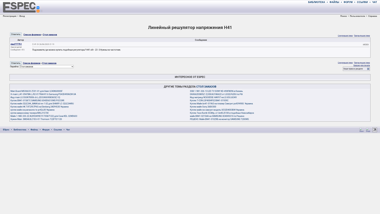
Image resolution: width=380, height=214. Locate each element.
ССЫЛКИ (362, 2)
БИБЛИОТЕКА (316, 2)
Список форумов (32, 34)
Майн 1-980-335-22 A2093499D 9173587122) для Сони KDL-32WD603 (44, 116)
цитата (366, 44)
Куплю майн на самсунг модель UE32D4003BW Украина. (217, 110)
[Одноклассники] (38, 11)
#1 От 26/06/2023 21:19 (44, 44)
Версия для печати (362, 65)
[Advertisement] (342, 8)
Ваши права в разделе (353, 69)
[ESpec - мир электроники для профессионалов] (19, 14)
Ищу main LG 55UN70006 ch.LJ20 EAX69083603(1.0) (35, 97)
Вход (22, 16)
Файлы (34, 129)
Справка (372, 16)
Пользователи (357, 16)
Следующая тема (345, 36)
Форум (45, 129)
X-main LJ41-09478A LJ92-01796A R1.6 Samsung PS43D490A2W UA (43, 94)
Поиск (343, 16)
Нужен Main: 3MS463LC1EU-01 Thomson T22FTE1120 (36, 119)
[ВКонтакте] (38, 7)
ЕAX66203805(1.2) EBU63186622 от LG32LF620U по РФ (216, 94)
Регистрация (9, 16)
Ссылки (58, 129)
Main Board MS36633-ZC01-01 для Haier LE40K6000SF (36, 91)
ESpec (6, 129)
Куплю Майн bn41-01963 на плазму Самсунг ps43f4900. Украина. (221, 103)
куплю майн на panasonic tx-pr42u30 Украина (32, 110)
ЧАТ (374, 2)
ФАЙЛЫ (334, 2)
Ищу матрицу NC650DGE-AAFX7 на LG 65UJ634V (213, 97)
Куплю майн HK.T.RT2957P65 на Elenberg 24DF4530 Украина (40, 107)
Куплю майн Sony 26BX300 (203, 107)
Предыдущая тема (362, 36)
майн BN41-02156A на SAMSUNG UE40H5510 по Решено (217, 116)
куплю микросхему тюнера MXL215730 (30, 113)
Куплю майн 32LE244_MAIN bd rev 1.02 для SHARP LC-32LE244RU (42, 103)
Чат (68, 129)
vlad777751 (16, 44)
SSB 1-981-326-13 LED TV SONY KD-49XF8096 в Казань (216, 91)
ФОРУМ (348, 2)
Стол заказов (50, 34)
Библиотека (20, 129)
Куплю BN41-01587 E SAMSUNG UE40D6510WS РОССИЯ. (38, 100)
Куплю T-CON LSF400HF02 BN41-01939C (209, 100)
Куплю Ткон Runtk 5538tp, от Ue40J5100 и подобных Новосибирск (222, 113)
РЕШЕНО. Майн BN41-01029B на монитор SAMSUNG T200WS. (219, 119)
